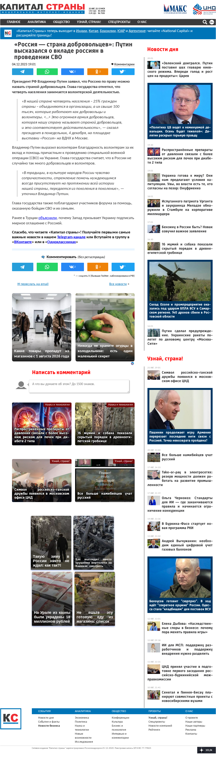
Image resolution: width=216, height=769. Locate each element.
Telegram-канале (71, 237)
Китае (93, 31)
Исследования (84, 741)
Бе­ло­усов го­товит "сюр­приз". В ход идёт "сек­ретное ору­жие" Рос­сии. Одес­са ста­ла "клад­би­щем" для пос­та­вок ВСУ (180, 605)
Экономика (82, 717)
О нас (142, 22)
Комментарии (124, 64)
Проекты (154, 711)
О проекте (191, 717)
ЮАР (121, 31)
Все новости (118, 284)
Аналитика (37, 22)
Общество (61, 22)
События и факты (48, 721)
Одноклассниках (61, 242)
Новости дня (162, 49)
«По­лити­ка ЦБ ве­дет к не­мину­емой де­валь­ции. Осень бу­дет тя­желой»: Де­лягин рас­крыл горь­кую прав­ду (180, 131)
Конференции (120, 717)
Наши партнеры (195, 725)
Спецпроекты (119, 22)
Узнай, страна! (89, 22)
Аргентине (137, 31)
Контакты (191, 733)
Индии (81, 31)
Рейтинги (154, 729)
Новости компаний (160, 725)
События (44, 711)
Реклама (190, 729)
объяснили (47, 218)
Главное (13, 22)
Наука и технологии (57, 404)
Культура (117, 721)
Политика (81, 721)
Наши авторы (193, 721)
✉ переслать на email (33, 284)
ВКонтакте (23, 242)
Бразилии (108, 31)
